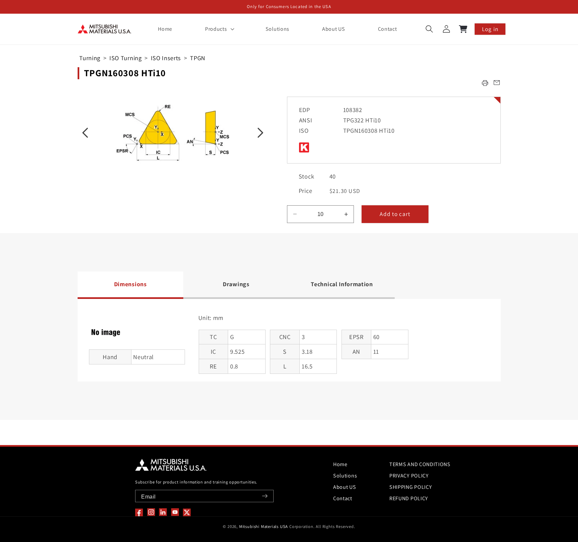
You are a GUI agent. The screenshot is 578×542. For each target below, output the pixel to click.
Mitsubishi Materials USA (263, 526)
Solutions (345, 475)
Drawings (236, 284)
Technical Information (342, 284)
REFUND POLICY (408, 498)
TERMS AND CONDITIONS (420, 464)
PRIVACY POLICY (409, 475)
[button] (218, 29)
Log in (490, 29)
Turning (89, 58)
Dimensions (130, 284)
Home (340, 464)
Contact (342, 498)
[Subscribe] (264, 496)
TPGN (197, 58)
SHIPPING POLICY (410, 487)
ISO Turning (125, 58)
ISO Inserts (166, 58)
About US (344, 487)
